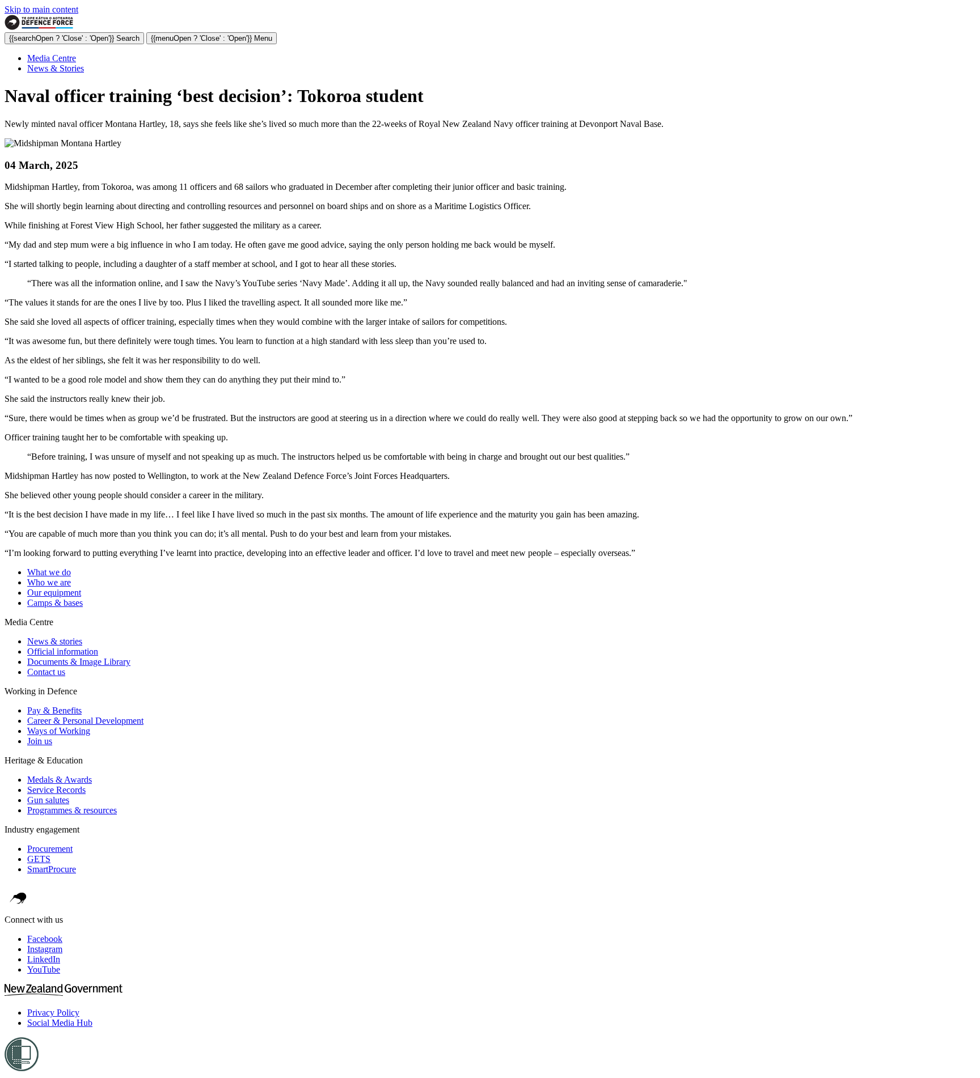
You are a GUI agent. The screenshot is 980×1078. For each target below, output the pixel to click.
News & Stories (55, 68)
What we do (49, 572)
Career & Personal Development (85, 720)
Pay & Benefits (54, 710)
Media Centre (51, 58)
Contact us (46, 672)
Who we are (49, 582)
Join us (39, 741)
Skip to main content (41, 9)
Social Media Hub (59, 1023)
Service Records (56, 790)
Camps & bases (55, 603)
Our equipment (54, 592)
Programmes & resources (72, 810)
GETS (38, 859)
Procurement (50, 849)
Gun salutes (48, 800)
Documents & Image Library (78, 662)
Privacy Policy (53, 1012)
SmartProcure (51, 869)
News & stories (54, 641)
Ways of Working (58, 731)
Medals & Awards (59, 779)
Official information (62, 651)
